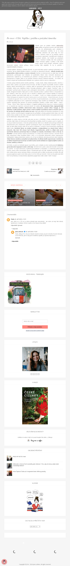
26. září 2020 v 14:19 (20, 219)
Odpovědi (15, 229)
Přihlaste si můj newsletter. (35, 327)
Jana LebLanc (19, 231)
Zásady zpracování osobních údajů (35, 330)
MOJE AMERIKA (17, 185)
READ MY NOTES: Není (19, 456)
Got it (40, 8)
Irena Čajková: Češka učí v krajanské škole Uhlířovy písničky (29, 471)
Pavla (12, 219)
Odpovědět (14, 225)
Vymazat (20, 225)
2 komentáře (35, 175)
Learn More (32, 8)
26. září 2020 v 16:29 (31, 231)
